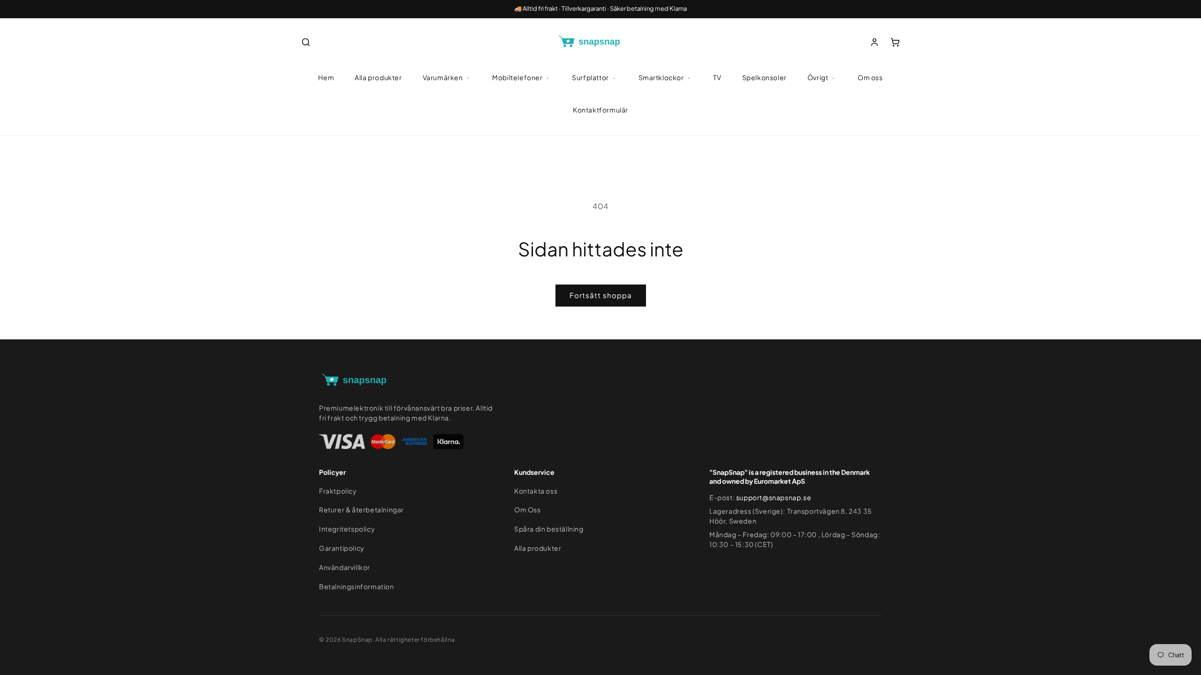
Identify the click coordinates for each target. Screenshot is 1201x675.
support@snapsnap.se (773, 497)
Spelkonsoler (764, 77)
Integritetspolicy (347, 529)
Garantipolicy (342, 548)
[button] (306, 42)
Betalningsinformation (356, 586)
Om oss (870, 77)
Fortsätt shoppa (601, 295)
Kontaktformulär (600, 109)
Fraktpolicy (338, 491)
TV (717, 77)
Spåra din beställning (549, 529)
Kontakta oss (535, 491)
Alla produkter (378, 77)
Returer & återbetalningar (361, 509)
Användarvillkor (344, 567)
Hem (326, 77)
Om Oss (527, 509)
